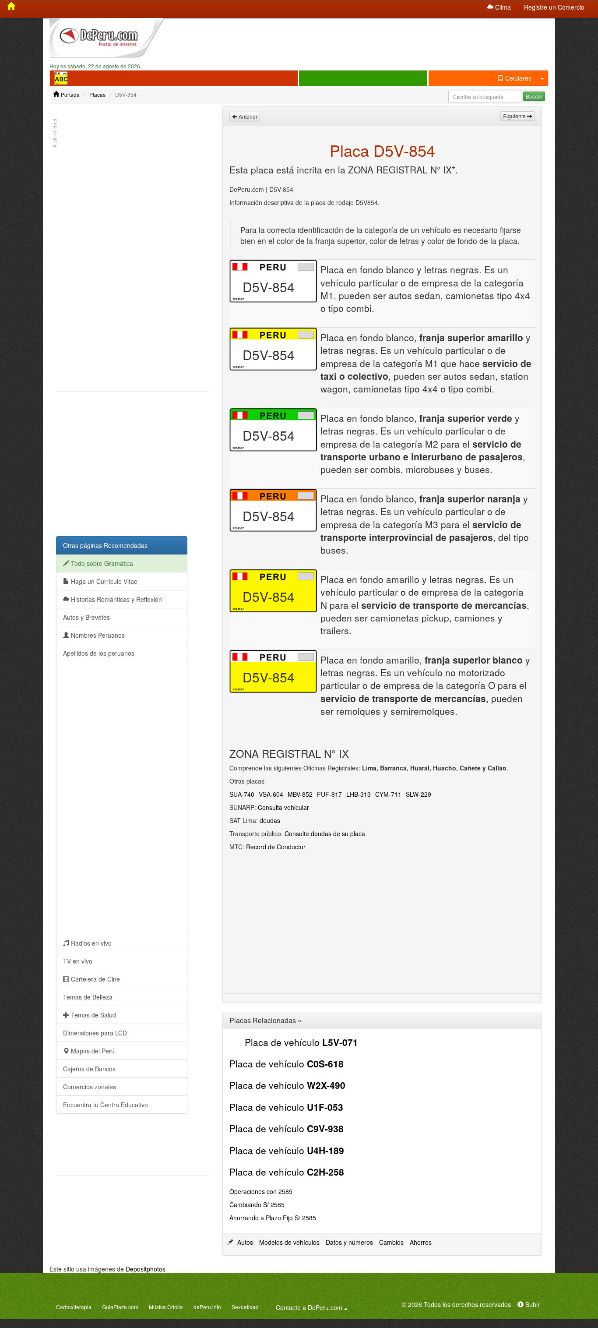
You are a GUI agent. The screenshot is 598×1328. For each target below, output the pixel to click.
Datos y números (349, 1242)
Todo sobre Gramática (101, 563)
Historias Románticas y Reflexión (115, 599)
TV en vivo (77, 961)
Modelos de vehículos (289, 1242)
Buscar (534, 96)
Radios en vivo (90, 943)
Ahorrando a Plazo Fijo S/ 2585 (272, 1217)
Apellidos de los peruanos (98, 653)
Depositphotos (145, 1268)
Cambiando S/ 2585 (257, 1204)
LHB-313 (358, 794)
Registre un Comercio (554, 7)
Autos (245, 1242)
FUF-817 (329, 794)
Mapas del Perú (92, 1050)
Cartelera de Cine (94, 979)
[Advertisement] (363, 40)
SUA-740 (241, 794)
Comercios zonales (89, 1086)
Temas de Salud (92, 1014)
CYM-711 (388, 794)
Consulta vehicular (283, 807)
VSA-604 (271, 794)
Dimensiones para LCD (95, 1032)
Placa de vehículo (301, 1042)
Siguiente (515, 116)
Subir (532, 1304)
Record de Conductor (276, 846)
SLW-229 (418, 794)
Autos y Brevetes (86, 617)
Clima (502, 7)
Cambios (391, 1242)
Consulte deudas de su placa (325, 833)
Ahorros (421, 1242)
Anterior (247, 116)
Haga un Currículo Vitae (103, 581)
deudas (270, 820)
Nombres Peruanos (97, 635)
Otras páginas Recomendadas (105, 545)
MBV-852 (300, 794)
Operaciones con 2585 (260, 1191)
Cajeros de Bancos (89, 1068)
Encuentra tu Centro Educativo (105, 1104)
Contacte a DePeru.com (313, 1307)
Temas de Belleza (88, 996)
